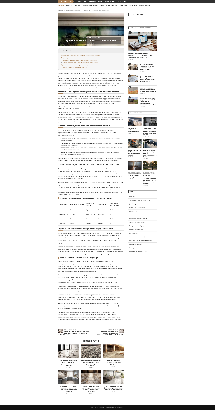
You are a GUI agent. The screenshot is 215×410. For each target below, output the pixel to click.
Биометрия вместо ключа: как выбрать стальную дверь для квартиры (134, 174)
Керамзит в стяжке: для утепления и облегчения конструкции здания (113, 362)
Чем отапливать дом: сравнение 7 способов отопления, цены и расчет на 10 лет (147, 67)
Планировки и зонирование (138, 248)
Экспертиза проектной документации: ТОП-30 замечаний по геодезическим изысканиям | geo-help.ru (148, 101)
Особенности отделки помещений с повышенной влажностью (80, 55)
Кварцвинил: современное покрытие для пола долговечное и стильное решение (68, 363)
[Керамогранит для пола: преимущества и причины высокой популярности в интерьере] (91, 377)
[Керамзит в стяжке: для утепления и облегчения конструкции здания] (113, 351)
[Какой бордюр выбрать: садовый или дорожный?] (135, 121)
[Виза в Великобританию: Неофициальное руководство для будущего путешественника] (142, 41)
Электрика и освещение (136, 215)
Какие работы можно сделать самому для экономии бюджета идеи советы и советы (106, 1)
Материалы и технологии (128, 5)
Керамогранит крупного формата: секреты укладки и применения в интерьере (113, 388)
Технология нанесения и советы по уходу (75, 67)
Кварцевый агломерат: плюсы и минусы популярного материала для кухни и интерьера (91, 363)
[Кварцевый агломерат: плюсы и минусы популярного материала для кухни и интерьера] (91, 351)
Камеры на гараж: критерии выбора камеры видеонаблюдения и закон (150, 153)
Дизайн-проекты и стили (108, 5)
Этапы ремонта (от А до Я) (137, 222)
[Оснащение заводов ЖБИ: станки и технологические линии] (135, 143)
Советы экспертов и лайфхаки (138, 237)
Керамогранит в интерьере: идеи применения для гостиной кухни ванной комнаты (69, 389)
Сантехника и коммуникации (138, 218)
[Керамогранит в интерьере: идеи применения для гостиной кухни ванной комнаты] (68, 377)
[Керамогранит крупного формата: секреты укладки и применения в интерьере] (113, 377)
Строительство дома (135, 244)
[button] (75, 1)
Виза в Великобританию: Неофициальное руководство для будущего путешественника (142, 55)
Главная (61, 5)
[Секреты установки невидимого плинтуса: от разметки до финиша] (133, 90)
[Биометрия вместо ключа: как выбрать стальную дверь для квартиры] (135, 165)
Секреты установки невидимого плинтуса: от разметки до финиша (148, 89)
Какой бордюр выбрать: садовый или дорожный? (134, 129)
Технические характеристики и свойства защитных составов (79, 60)
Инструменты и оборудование (138, 226)
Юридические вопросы (136, 229)
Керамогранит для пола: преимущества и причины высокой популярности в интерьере (91, 389)
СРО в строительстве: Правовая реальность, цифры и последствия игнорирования (147, 78)
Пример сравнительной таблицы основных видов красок (80, 62)
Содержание (66, 50)
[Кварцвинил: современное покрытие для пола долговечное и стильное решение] (68, 351)
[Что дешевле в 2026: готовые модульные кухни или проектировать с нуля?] (150, 121)
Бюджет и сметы (144, 5)
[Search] (156, 5)
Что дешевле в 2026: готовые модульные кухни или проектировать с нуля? (149, 131)
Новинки (69, 5)
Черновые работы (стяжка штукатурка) (141, 240)
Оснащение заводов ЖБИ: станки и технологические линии (134, 152)
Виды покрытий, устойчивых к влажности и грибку (77, 58)
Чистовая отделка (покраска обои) (86, 5)
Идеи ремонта (133, 233)
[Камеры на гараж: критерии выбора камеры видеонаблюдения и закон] (150, 143)
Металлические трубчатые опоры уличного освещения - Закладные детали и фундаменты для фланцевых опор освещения (149, 177)
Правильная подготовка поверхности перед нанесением (78, 65)
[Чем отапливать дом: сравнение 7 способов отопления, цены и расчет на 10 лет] (133, 67)
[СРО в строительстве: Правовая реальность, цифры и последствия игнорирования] (133, 78)
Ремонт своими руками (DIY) (138, 251)
